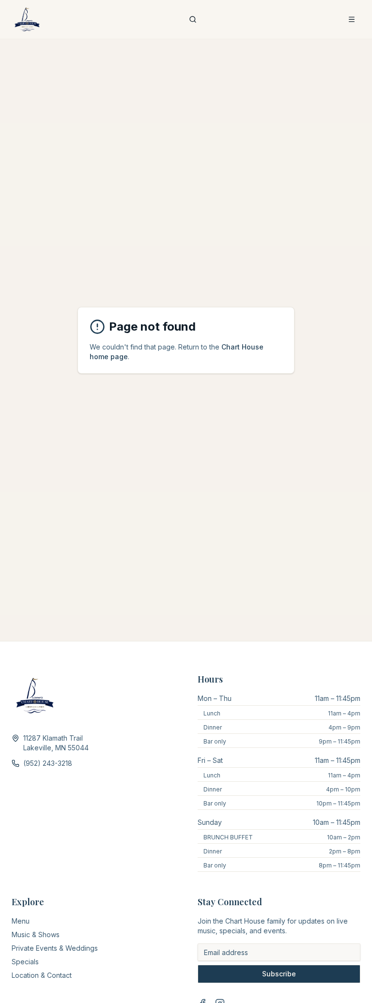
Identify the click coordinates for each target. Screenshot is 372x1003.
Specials (25, 961)
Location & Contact (42, 975)
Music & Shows (36, 934)
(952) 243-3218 (47, 763)
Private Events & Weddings (55, 948)
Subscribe (279, 974)
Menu (21, 921)
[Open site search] (193, 19)
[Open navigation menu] (351, 19)
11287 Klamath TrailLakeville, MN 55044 (56, 743)
